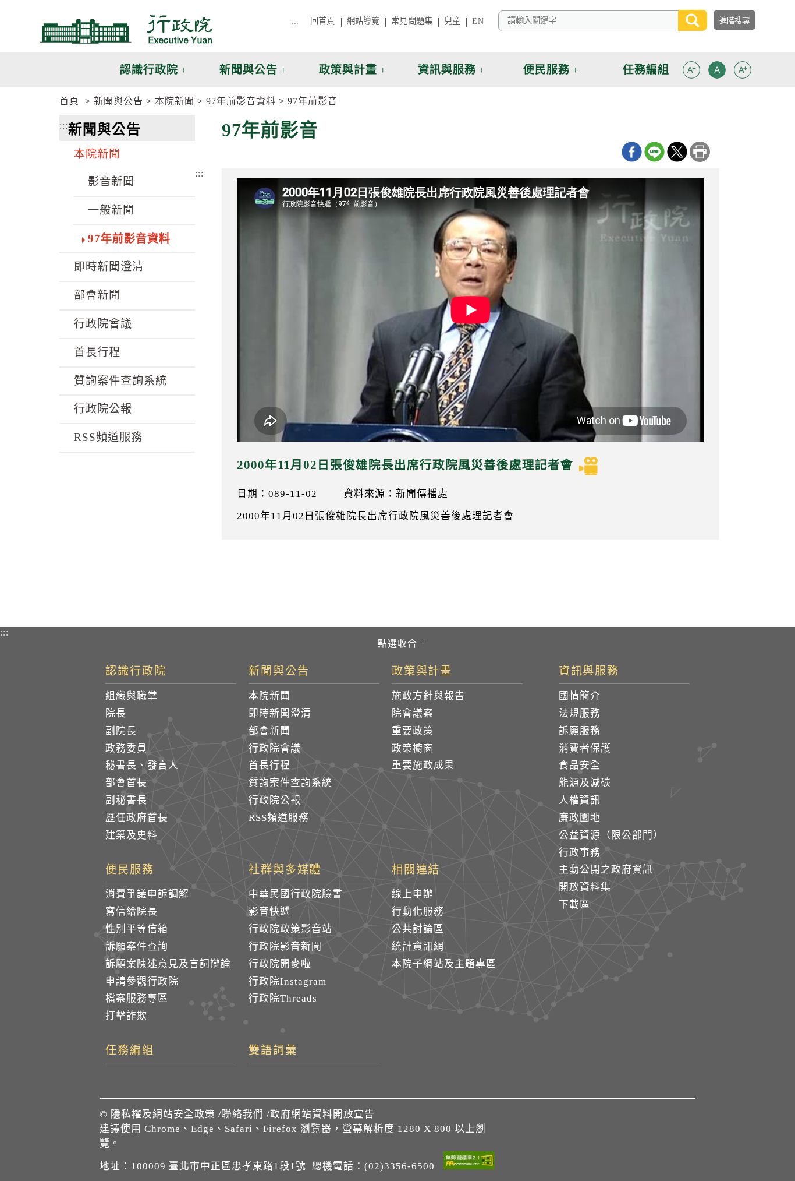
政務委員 (126, 748)
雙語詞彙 (273, 1050)
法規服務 (580, 713)
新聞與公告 (118, 101)
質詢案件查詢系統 (120, 381)
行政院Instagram (287, 981)
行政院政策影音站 (290, 929)
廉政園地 (580, 817)
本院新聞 (174, 101)
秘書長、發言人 (142, 765)
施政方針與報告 (428, 695)
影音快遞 (269, 911)
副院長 (121, 730)
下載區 (574, 904)
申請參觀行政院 (142, 981)
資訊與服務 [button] (447, 70)
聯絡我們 (243, 1114)
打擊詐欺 (126, 1015)
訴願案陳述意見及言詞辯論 (168, 964)
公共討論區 (418, 929)
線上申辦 (413, 894)
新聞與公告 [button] (248, 70)
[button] (691, 70)
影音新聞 (111, 181)
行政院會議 (103, 324)
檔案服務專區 (136, 998)
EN (477, 21)
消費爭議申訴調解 (147, 894)
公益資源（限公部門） (611, 835)
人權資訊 (580, 800)
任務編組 (129, 1050)
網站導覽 (363, 21)
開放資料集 (585, 887)
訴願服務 (580, 730)
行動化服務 (418, 911)
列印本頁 (700, 152)
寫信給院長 (131, 911)
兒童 (452, 21)
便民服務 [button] (546, 70)
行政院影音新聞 (285, 946)
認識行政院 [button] (149, 70)
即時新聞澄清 (109, 266)
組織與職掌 (131, 695)
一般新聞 (111, 210)
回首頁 (322, 21)
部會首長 (126, 782)
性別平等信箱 (136, 929)
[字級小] (691, 72)
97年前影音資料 (241, 101)
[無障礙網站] (469, 1162)
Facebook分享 (632, 152)
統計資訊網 (418, 946)
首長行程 (97, 352)
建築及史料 (131, 835)
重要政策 (413, 730)
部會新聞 (97, 295)
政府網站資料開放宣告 (322, 1114)
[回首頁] (126, 29)
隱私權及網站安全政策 (163, 1114)
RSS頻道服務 (108, 437)
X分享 (677, 152)
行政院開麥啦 (280, 964)
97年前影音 (313, 101)
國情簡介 (580, 695)
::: (295, 21)
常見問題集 (411, 21)
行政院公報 (103, 409)
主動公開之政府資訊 (606, 869)
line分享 (654, 152)
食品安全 (580, 765)
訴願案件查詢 (136, 946)
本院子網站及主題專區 (444, 964)
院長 (115, 713)
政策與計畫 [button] (348, 70)
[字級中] (717, 72)
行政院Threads (283, 998)
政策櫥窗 (413, 748)
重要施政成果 (423, 765)
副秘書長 (126, 800)
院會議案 (413, 713)
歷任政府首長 (136, 817)
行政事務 (580, 852)
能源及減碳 (585, 782)
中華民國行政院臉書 (296, 894)
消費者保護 (585, 748)
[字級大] (742, 72)
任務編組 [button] (646, 70)
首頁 (69, 101)
